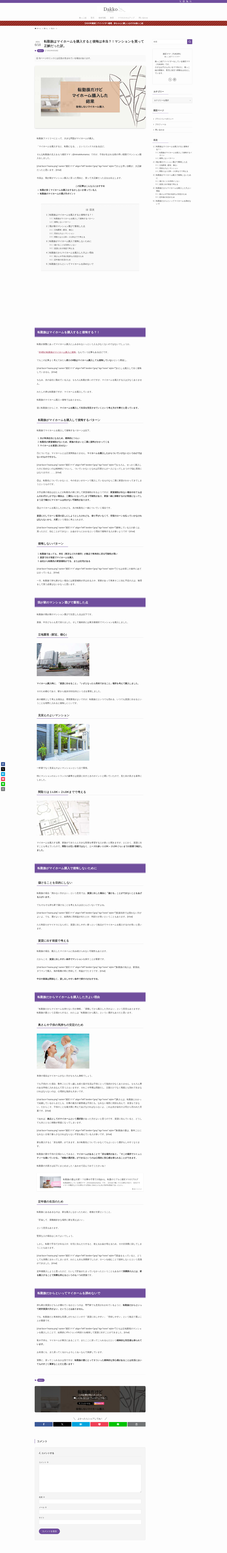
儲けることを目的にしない (65, 245)
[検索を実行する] (189, 41)
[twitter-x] (180, 1)
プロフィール (160, 124)
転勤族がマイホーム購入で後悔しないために (70, 241)
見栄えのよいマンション (64, 233)
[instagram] (183, 1)
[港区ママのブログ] (113, 9)
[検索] (190, 1)
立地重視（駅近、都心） (64, 230)
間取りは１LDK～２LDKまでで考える (69, 237)
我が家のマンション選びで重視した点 (67, 226)
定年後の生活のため (62, 260)
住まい (40, 50)
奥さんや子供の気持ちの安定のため (69, 256)
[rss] (187, 1)
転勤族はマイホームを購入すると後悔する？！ (71, 215)
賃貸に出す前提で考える (64, 248)
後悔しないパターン (62, 222)
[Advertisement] (90, 297)
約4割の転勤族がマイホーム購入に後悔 (57, 352)
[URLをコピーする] (137, 1424)
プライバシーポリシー (164, 119)
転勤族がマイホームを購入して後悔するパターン (74, 218)
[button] (44, 1424)
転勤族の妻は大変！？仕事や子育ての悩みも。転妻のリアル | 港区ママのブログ (100, 1179)
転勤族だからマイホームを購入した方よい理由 (71, 253)
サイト (41, 1518)
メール (43, 1507)
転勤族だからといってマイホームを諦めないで (71, 264)
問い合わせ (159, 130)
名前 (42, 1497)
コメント (44, 1462)
